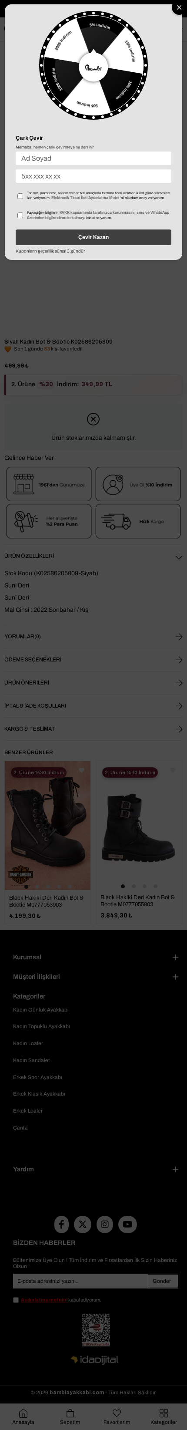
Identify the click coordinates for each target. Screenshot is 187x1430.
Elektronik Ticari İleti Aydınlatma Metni (85, 198)
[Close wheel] (179, 7)
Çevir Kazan (93, 237)
